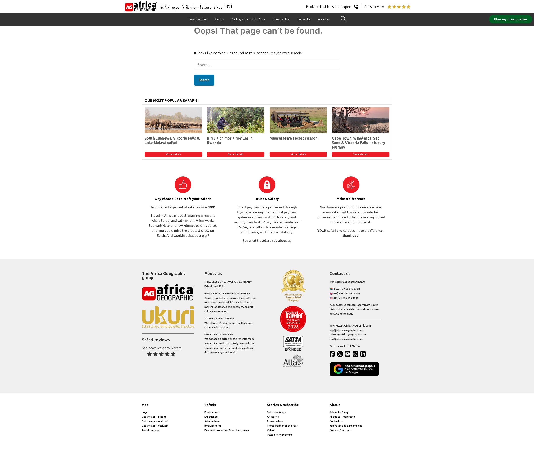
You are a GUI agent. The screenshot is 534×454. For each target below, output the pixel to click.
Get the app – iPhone (154, 416)
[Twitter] (340, 354)
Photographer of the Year (248, 19)
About (335, 405)
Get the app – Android (155, 421)
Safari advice (212, 421)
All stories (273, 416)
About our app (150, 430)
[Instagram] (356, 354)
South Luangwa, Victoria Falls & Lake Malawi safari (172, 140)
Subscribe (304, 19)
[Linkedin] (364, 354)
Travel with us (197, 19)
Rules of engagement (279, 434)
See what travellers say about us (267, 240)
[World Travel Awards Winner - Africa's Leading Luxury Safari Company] (293, 301)
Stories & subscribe (283, 405)
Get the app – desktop (155, 425)
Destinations (212, 412)
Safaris (210, 405)
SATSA (242, 227)
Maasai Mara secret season (293, 138)
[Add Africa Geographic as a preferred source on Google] (356, 375)
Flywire (242, 212)
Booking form (212, 425)
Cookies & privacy (340, 430)
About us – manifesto (342, 416)
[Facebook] (333, 354)
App (145, 405)
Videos (271, 430)
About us (324, 19)
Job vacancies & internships (346, 425)
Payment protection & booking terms (226, 430)
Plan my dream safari (510, 19)
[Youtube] (348, 354)
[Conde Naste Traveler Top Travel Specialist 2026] (293, 331)
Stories (219, 19)
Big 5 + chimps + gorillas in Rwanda (230, 140)
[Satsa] (293, 350)
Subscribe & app (276, 412)
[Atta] (293, 366)
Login (145, 412)
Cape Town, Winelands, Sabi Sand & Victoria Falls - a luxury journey (358, 142)
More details (173, 154)
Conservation (281, 19)
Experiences (211, 416)
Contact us (336, 421)
